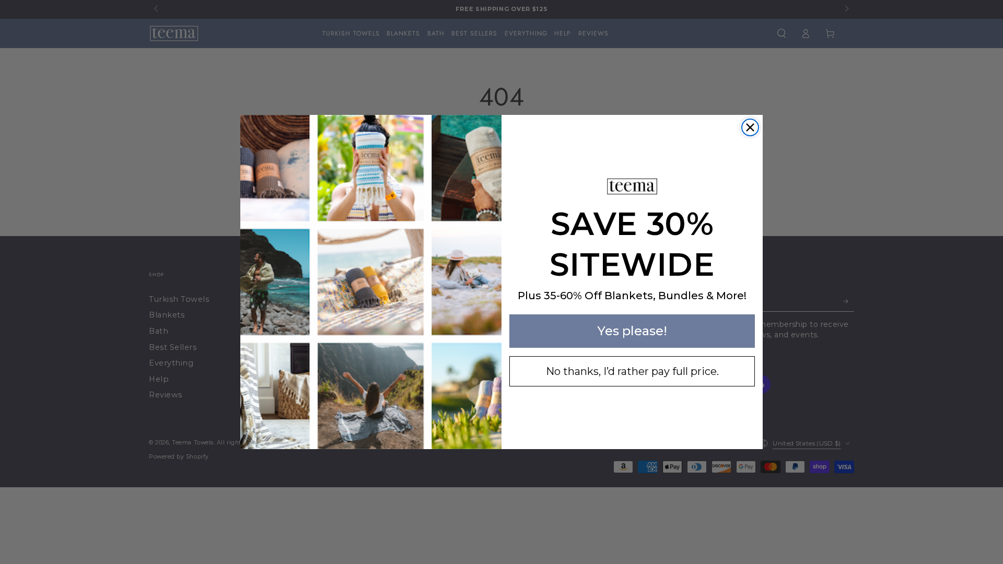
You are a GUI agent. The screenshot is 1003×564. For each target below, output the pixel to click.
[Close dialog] (750, 127)
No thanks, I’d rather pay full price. (632, 371)
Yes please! (632, 330)
